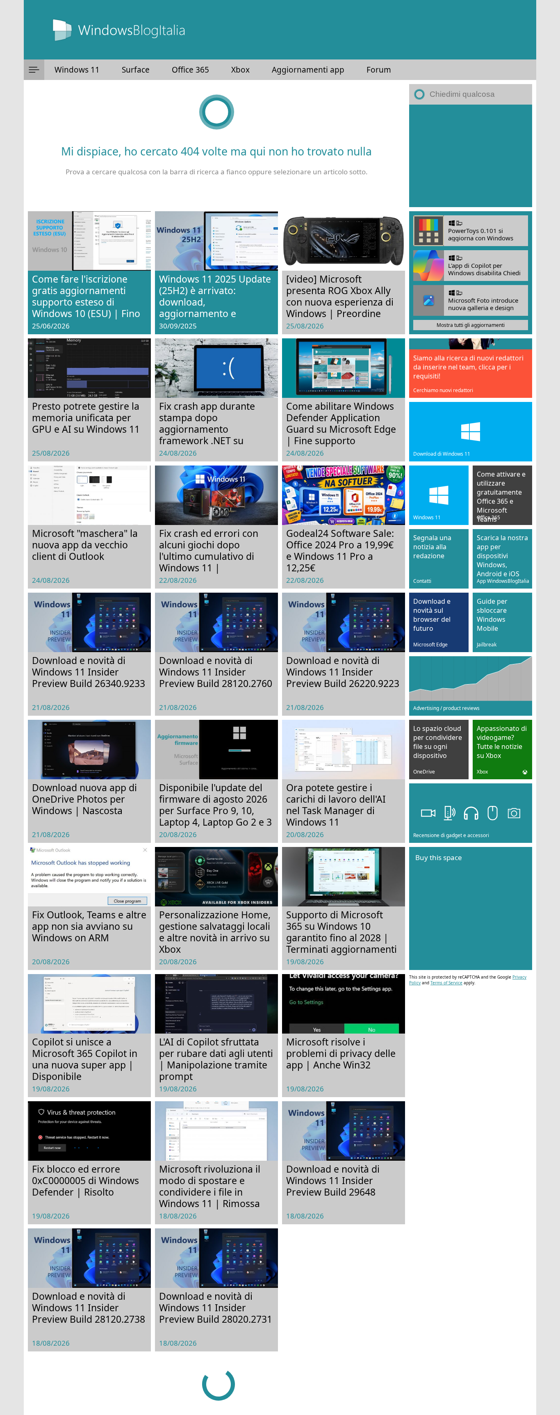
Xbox (240, 69)
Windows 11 (77, 69)
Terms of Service (446, 983)
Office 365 (190, 69)
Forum (379, 69)
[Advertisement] (470, 156)
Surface (136, 69)
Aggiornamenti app (308, 69)
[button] (34, 69)
